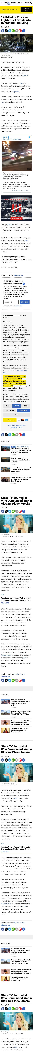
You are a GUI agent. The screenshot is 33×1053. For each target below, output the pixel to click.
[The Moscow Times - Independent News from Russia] (12, 3)
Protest (22, 674)
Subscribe (24, 302)
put (25, 658)
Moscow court (6, 655)
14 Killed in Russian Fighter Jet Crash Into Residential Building (16, 20)
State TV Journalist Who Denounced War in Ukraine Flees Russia (16, 500)
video (26, 241)
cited (3, 102)
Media (16, 674)
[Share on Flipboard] (20, 30)
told (15, 550)
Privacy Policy (19, 305)
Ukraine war (18, 275)
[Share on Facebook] (2, 30)
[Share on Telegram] (9, 30)
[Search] (28, 3)
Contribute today (26, 9)
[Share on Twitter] (6, 30)
